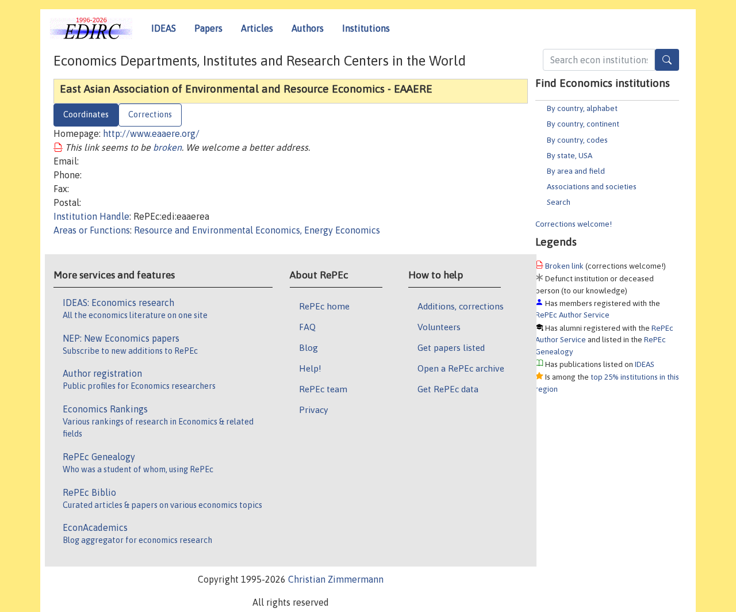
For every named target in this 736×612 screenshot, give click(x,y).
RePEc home (324, 306)
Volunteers (439, 327)
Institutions (366, 28)
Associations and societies (592, 186)
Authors (308, 28)
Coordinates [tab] (86, 114)
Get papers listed (451, 347)
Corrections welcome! (573, 223)
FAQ (307, 327)
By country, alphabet (582, 108)
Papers (208, 28)
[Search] (667, 60)
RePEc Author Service (572, 314)
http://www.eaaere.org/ (151, 133)
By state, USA (569, 155)
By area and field (576, 170)
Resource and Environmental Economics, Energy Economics (257, 230)
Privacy (313, 409)
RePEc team (323, 389)
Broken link (564, 265)
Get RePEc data (447, 389)
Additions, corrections (460, 306)
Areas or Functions (91, 230)
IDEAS (163, 28)
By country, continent (583, 123)
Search (558, 201)
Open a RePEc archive (460, 368)
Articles (257, 28)
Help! (310, 368)
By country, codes (577, 139)
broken (167, 147)
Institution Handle (91, 216)
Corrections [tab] (150, 114)
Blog (308, 347)
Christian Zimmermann (336, 579)
